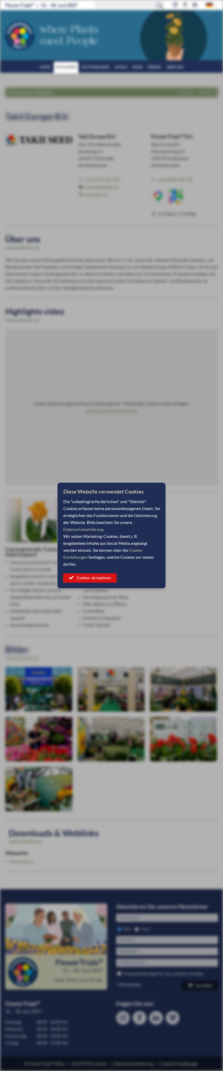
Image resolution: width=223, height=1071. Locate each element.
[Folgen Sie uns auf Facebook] (185, 5)
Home (45, 67)
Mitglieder (66, 67)
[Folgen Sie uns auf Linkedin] (195, 5)
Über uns (174, 67)
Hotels (120, 67)
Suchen (159, 5)
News (137, 67)
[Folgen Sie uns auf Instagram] (175, 5)
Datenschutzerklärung (83, 529)
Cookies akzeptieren (94, 578)
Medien (154, 67)
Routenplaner (95, 67)
